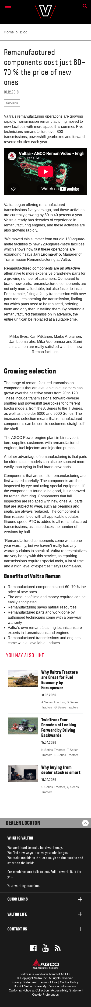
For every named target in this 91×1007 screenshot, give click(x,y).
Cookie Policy (69, 982)
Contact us (17, 929)
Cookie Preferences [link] (45, 994)
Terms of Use (48, 982)
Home (9, 32)
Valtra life (17, 915)
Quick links (17, 899)
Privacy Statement (24, 982)
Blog (24, 32)
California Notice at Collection (29, 990)
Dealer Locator (23, 823)
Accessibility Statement (67, 990)
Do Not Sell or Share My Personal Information (45, 986)
